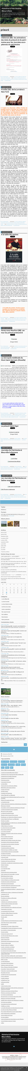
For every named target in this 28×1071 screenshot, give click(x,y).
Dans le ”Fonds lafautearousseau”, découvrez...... (11, 558)
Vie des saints (4, 917)
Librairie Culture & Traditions (7, 945)
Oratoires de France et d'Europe (8, 861)
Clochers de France (5, 789)
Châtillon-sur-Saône (5, 1006)
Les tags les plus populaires (22, 1056)
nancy (2, 767)
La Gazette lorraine (5, 802)
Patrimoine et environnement (7, 883)
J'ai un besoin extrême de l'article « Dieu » (10, 566)
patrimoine (13, 467)
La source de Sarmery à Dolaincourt (9, 887)
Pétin (2, 667)
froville (12, 224)
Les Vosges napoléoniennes (7, 994)
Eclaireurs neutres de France (7, 965)
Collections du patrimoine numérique (9, 901)
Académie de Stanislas (6, 853)
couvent (24, 318)
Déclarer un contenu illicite (6, 1057)
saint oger (9, 439)
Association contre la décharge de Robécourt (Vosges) (13, 807)
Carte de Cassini (4, 857)
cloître (15, 224)
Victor (2, 678)
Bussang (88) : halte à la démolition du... (12, 734)
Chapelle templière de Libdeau (7, 848)
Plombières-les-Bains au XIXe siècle (8, 898)
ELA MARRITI (16, 556)
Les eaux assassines (5, 569)
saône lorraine (11, 764)
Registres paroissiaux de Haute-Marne (9, 991)
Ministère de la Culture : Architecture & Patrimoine (12, 892)
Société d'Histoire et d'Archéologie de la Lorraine (11, 920)
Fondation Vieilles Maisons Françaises (9, 913)
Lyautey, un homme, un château (7, 947)
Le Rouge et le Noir (5, 982)
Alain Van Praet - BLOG (22, 561)
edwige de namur (10, 79)
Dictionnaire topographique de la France (10, 941)
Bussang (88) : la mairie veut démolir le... (16, 626)
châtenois (19, 77)
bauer (2, 626)
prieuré (22, 77)
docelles (18, 439)
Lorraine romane (4, 900)
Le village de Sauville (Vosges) (7, 813)
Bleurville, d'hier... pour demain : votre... (11, 705)
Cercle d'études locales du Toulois (8, 1021)
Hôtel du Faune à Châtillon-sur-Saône (9, 849)
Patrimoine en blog (5, 780)
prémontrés (6, 348)
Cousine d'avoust (5, 574)
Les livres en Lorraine (6, 606)
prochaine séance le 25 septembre (8, 571)
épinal (2, 439)
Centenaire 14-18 (5, 894)
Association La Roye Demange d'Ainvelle (10, 842)
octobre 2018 (4, 540)
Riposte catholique (5, 896)
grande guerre (21, 761)
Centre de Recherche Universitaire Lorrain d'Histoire (12, 1019)
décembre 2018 (4, 536)
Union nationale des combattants (8, 1013)
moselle (20, 414)
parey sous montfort (21, 347)
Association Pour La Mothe (7, 838)
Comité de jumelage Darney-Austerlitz (9, 809)
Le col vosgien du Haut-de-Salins (10, 718)
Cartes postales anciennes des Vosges (9, 903)
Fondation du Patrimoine (6, 793)
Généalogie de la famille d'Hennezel (8, 776)
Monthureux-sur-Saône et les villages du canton (11, 817)
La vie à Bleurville (5, 599)
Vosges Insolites (4, 932)
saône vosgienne (9, 495)
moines (2, 321)
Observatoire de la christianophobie (9, 872)
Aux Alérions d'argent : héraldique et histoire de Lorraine (13, 855)
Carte (2, 683)
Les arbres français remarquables (8, 827)
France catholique (5, 976)
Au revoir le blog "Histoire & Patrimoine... (12, 700)
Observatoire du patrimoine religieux (9, 785)
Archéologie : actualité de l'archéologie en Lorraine (12, 863)
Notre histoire (5, 617)
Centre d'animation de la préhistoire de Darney (11, 907)
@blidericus (3, 509)
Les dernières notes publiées (14, 1056)
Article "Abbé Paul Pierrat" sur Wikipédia (10, 819)
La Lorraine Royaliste (5, 868)
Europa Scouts (4, 866)
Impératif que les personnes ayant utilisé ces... (11, 563)
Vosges (7, 767)
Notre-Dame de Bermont (6, 829)
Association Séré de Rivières (7, 963)
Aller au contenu (4, 1)
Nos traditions (5, 614)
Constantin (3, 655)
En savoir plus (16, 1069)
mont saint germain (11, 415)
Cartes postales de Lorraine (7, 915)
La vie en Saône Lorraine (7, 604)
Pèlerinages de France (6, 905)
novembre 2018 (4, 538)
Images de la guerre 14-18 (7, 933)
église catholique (5, 761)
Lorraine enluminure (5, 961)
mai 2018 (3, 549)
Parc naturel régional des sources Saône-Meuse (11, 1011)
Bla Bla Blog (13, 569)
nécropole (17, 415)
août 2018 (3, 544)
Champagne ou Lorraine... (6, 909)
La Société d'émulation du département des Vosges (12, 1007)
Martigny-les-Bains (5, 820)
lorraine (8, 224)
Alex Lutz (3, 576)
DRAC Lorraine (4, 959)
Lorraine (18, 764)
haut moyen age (23, 415)
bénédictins (9, 225)
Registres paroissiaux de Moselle (8, 998)
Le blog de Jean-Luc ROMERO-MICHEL (13, 564)
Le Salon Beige (4, 783)
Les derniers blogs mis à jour (6, 1056)
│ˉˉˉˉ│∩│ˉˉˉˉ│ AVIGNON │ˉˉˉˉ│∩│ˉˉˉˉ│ (18, 574)
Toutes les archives (5, 551)
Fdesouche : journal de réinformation (9, 970)
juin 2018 (3, 547)
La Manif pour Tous (5, 980)
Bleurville (23, 764)
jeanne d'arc (4, 764)
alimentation (3, 320)
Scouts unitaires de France (6, 1015)
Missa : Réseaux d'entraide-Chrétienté (9, 967)
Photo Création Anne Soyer (7, 836)
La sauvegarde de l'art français (7, 911)
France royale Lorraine (6, 943)
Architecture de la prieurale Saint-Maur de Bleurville (12, 774)
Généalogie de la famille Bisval (7, 778)
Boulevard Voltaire (5, 937)
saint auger (14, 439)
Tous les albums (23, 527)
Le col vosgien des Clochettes (9, 715)
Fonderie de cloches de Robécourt (8, 881)
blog (20, 1059)
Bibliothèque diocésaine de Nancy (8, 787)
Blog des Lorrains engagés (6, 811)
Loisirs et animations (6, 609)
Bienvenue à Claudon (5, 805)
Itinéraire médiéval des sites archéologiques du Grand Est (13, 957)
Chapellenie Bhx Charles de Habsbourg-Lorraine (11, 928)
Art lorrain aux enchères (6, 1002)
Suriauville (3, 870)
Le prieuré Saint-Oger (10, 426)
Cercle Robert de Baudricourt (7, 948)
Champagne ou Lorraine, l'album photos (9, 926)
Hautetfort (16, 1055)
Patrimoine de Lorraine (6, 846)
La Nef (2, 918)
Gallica (2, 1023)
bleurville (24, 224)
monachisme (22, 320)
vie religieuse (10, 469)
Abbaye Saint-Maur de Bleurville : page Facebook (11, 955)
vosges (15, 77)
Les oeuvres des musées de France (8, 950)
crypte (25, 467)
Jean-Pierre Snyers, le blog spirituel (8, 922)
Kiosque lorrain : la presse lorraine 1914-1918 (11, 996)
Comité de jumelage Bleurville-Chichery (9, 772)
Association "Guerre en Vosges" (8, 969)
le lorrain (3, 649)
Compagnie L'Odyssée (6, 782)
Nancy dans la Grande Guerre (13, 667)
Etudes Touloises (4, 864)
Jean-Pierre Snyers (6, 630)
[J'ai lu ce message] (26, 1067)
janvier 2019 (4, 534)
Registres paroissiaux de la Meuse (8, 992)
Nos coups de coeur (6, 611)
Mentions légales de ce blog (14, 1057)
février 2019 (3, 532)
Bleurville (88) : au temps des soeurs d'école (13, 731)
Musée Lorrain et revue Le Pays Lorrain (9, 815)
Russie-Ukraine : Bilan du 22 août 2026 (9, 578)
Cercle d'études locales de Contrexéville (9, 851)
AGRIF (2, 984)
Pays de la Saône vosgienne (7, 878)
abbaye (2, 225)
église (11, 767)
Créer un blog (12, 1055)
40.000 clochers (4, 791)
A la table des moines (9, 234)
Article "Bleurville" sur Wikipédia (8, 795)
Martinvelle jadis (4, 924)
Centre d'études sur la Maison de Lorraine (10, 879)
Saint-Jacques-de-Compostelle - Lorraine (10, 874)
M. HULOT (3, 672)
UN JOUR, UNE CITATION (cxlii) (8, 561)
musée (5, 469)
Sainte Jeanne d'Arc (5, 939)
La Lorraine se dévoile (5, 831)
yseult (2, 643)
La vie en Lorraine (5, 601)
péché (13, 320)
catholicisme (17, 320)
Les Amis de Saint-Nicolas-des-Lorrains (9, 935)
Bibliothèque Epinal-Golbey (7, 876)
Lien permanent (5, 76)
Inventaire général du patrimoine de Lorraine (10, 885)
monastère (14, 318)
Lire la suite (11, 515)
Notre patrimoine (5, 619)
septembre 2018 (4, 542)
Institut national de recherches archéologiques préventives (13, 804)
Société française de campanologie (8, 974)
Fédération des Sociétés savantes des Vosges (11, 840)
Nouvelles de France (5, 972)
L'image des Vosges (6, 721)
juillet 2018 (3, 545)
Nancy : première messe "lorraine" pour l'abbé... (14, 738)
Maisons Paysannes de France (7, 800)
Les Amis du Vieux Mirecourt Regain (9, 1009)
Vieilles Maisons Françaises (7, 826)
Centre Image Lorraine (6, 986)
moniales (6, 321)
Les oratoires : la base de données (8, 930)
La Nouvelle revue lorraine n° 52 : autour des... (13, 726)
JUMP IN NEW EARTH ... (6, 556)
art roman (20, 224)
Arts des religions (5, 1017)
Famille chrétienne (5, 978)
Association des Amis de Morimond (9, 1004)
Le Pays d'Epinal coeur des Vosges (8, 859)
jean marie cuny (13, 761)
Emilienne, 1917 (5, 710)
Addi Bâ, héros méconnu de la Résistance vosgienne (12, 1000)
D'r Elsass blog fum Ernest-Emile (14, 576)
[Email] (14, 749)
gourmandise (9, 320)
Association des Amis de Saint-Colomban (10, 844)
